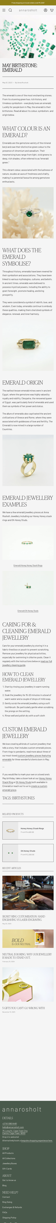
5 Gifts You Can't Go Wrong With (23, 1008)
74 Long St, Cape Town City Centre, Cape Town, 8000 (14, 1132)
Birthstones (23, 798)
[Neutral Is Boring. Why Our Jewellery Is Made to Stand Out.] (28, 938)
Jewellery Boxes (9, 1163)
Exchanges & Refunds (12, 1207)
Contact (6, 1197)
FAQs (4, 1212)
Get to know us (9, 1180)
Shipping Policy (9, 1217)
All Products (8, 1153)
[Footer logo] (21, 1109)
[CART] (52, 10)
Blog (4, 1185)
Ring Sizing (7, 1202)
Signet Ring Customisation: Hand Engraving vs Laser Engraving (23, 918)
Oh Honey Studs (23, 782)
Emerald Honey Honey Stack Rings (28, 565)
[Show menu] (4, 10)
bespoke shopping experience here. (37, 1140)
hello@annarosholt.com (13, 1127)
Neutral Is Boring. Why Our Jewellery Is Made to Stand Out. (27, 956)
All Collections (8, 1158)
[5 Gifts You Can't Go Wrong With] (28, 984)
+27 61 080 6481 (9, 1123)
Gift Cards (7, 1168)
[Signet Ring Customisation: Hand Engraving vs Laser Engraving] (28, 893)
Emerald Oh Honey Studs (28, 611)
